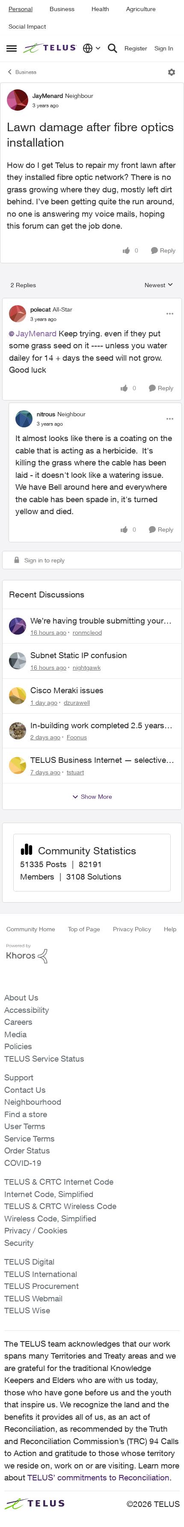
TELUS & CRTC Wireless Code (60, 1206)
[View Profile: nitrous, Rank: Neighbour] (24, 418)
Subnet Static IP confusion (78, 655)
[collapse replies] (92, 302)
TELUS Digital (29, 1261)
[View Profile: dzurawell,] (17, 695)
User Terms (24, 1126)
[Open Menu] (172, 72)
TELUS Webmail (33, 1298)
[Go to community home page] (50, 48)
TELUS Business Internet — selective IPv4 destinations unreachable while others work (98, 760)
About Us (21, 997)
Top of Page (84, 929)
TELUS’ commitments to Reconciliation (98, 1477)
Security (19, 1242)
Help (170, 929)
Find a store (25, 1114)
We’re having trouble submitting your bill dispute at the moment (96, 621)
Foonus (77, 737)
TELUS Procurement (41, 1286)
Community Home (30, 929)
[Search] (112, 48)
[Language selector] (91, 48)
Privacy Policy (132, 929)
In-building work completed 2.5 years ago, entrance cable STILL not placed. (98, 726)
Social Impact (27, 26)
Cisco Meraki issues (67, 690)
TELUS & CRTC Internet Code (58, 1181)
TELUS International (40, 1274)
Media (15, 1034)
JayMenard (48, 95)
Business (62, 8)
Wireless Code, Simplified (50, 1218)
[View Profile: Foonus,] (17, 730)
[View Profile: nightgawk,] (17, 660)
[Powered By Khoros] (92, 954)
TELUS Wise (27, 1310)
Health (100, 8)
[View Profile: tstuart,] (17, 765)
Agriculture (141, 8)
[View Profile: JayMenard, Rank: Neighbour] (17, 100)
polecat (40, 309)
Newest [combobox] (159, 285)
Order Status (27, 1150)
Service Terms (29, 1138)
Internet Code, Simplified (48, 1194)
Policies (18, 1046)
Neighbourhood (32, 1101)
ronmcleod (87, 632)
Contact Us (25, 1089)
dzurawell (77, 702)
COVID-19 (23, 1163)
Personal (21, 8)
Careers (18, 1022)
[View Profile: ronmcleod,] (17, 626)
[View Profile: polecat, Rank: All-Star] (17, 313)
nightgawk (87, 667)
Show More (96, 796)
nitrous (46, 414)
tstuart (75, 772)
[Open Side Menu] (11, 48)
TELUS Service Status (44, 1058)
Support (18, 1077)
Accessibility (26, 1010)
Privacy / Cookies (36, 1230)
